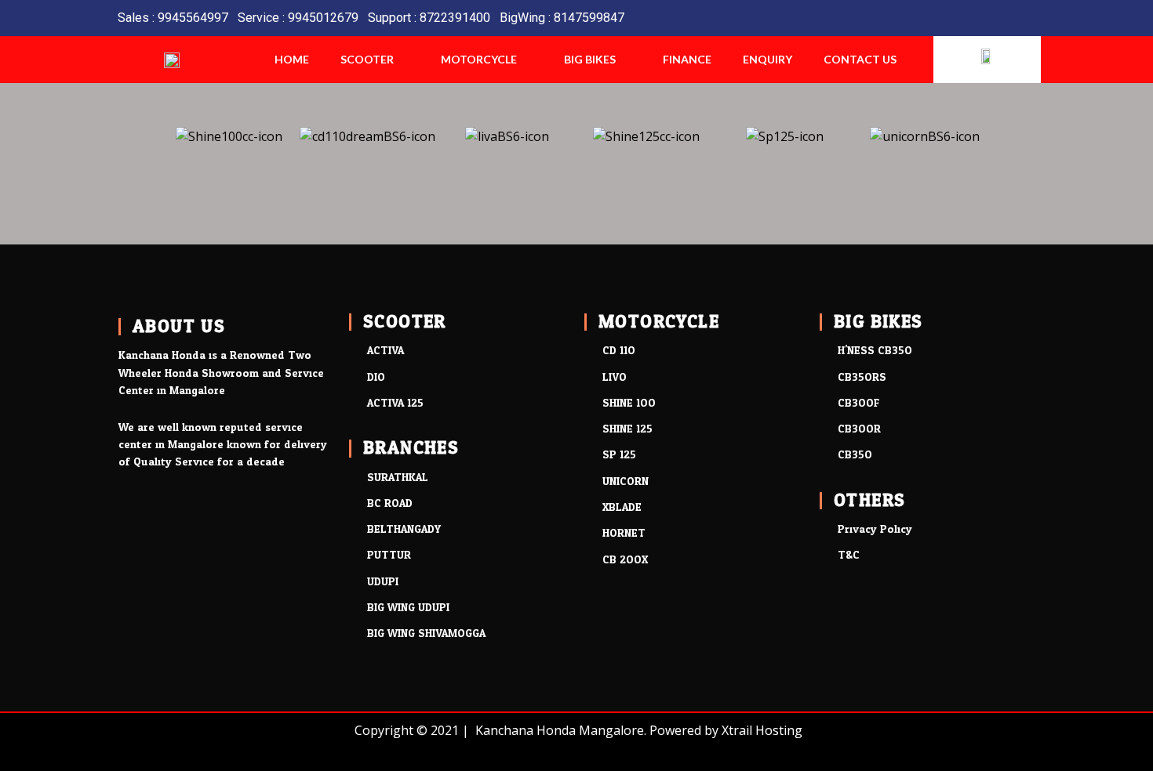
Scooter (367, 59)
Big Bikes (590, 59)
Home (292, 59)
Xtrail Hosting (762, 730)
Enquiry (767, 59)
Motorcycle (479, 59)
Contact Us (860, 59)
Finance (687, 59)
